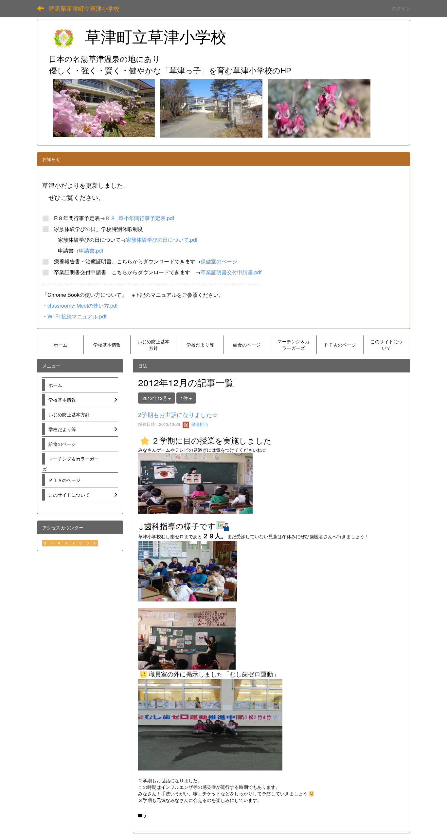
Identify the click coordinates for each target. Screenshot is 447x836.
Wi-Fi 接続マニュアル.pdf (76, 316)
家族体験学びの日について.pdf (161, 239)
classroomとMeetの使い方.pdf (82, 305)
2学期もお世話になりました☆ (178, 414)
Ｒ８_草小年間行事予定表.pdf (139, 218)
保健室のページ (219, 261)
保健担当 (199, 424)
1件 (185, 398)
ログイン (401, 8)
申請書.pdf (91, 250)
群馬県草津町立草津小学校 (84, 8)
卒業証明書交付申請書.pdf (231, 272)
